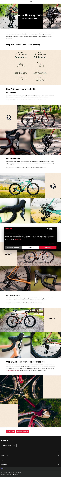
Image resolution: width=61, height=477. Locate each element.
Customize (30, 247)
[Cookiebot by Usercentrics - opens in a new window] (48, 229)
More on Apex (11, 431)
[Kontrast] (13, 474)
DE (2, 468)
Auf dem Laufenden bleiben (9, 445)
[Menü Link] (1, 2)
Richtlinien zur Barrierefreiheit (6, 474)
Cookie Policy (18, 239)
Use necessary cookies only (13, 247)
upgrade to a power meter (13, 370)
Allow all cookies (47, 247)
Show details (51, 243)
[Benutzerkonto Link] (59, 1)
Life (30, 1)
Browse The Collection (22, 431)
